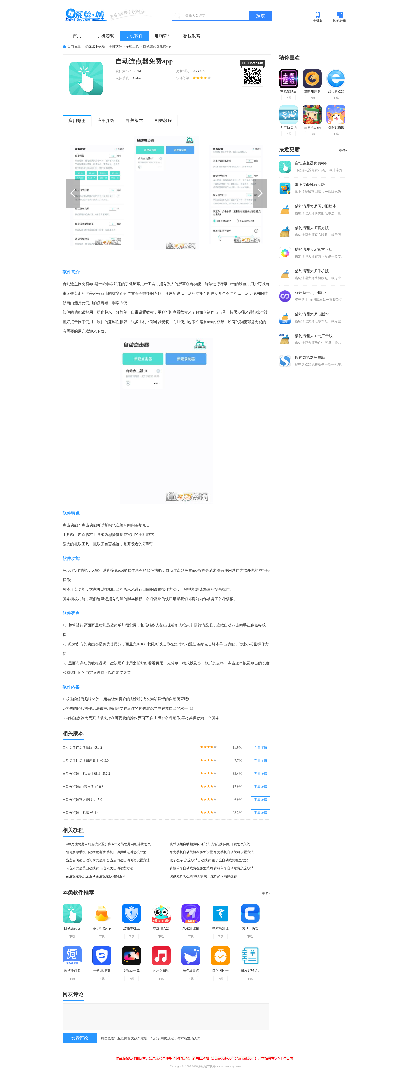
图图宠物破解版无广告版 (336, 128)
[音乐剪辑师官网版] (161, 955)
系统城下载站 (95, 46)
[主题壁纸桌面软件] (288, 78)
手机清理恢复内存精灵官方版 (101, 972)
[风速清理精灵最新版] (190, 913)
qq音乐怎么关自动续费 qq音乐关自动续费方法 (99, 868)
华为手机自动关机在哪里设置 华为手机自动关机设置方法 (212, 852)
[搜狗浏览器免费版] (285, 361)
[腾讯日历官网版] (250, 913)
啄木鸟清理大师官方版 (220, 930)
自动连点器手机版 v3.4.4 (81, 813)
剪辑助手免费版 (131, 972)
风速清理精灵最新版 (190, 930)
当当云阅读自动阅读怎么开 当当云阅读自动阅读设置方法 (108, 860)
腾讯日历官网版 (250, 930)
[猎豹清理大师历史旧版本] (285, 210)
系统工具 (132, 46)
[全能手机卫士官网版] (131, 913)
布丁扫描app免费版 (102, 930)
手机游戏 (105, 35)
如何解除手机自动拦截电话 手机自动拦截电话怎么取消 (106, 852)
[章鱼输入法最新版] (161, 913)
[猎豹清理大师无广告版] (285, 339)
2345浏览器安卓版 (336, 92)
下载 (72, 936)
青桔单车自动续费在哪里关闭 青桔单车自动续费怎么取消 (212, 868)
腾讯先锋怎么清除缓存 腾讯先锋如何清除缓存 (203, 876)
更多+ (266, 893)
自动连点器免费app (72, 930)
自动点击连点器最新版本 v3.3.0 (86, 760)
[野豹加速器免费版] (312, 78)
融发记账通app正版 (250, 972)
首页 (77, 35)
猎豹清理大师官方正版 (314, 249)
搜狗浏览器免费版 (310, 357)
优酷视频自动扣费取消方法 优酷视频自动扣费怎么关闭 (210, 844)
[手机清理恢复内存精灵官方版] (101, 955)
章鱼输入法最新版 (161, 930)
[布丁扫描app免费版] (101, 913)
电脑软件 (163, 35)
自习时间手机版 (220, 972)
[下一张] (215, 193)
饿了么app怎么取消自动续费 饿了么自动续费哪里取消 (209, 860)
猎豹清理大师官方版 (312, 228)
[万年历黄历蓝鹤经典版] (288, 114)
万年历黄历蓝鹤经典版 (288, 128)
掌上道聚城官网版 (310, 185)
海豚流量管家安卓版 (190, 972)
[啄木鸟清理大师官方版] (220, 913)
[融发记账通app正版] (250, 955)
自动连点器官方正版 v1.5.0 (82, 800)
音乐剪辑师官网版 (161, 972)
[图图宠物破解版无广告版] (335, 114)
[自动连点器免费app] (72, 913)
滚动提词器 (72, 970)
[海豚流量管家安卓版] (190, 955)
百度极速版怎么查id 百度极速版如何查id (95, 876)
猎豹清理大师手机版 (312, 271)
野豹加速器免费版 (312, 92)
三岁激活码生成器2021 (312, 128)
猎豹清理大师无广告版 (314, 336)
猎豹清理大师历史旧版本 (315, 206)
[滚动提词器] (72, 955)
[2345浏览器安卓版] (335, 78)
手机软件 (134, 35)
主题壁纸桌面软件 (288, 92)
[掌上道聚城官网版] (285, 188)
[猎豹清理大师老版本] (285, 318)
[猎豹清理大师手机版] (285, 275)
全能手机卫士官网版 (131, 930)
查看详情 (260, 747)
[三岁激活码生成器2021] (312, 114)
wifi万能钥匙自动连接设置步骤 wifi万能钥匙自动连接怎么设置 (111, 844)
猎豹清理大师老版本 (312, 314)
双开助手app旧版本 (311, 293)
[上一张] (118, 193)
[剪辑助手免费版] (131, 955)
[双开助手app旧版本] (285, 296)
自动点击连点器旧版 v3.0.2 (82, 747)
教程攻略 (191, 35)
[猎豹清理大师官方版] (285, 231)
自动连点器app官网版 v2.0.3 (83, 786)
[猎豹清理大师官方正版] (285, 253)
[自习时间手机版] (220, 955)
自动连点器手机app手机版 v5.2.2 (86, 773)
